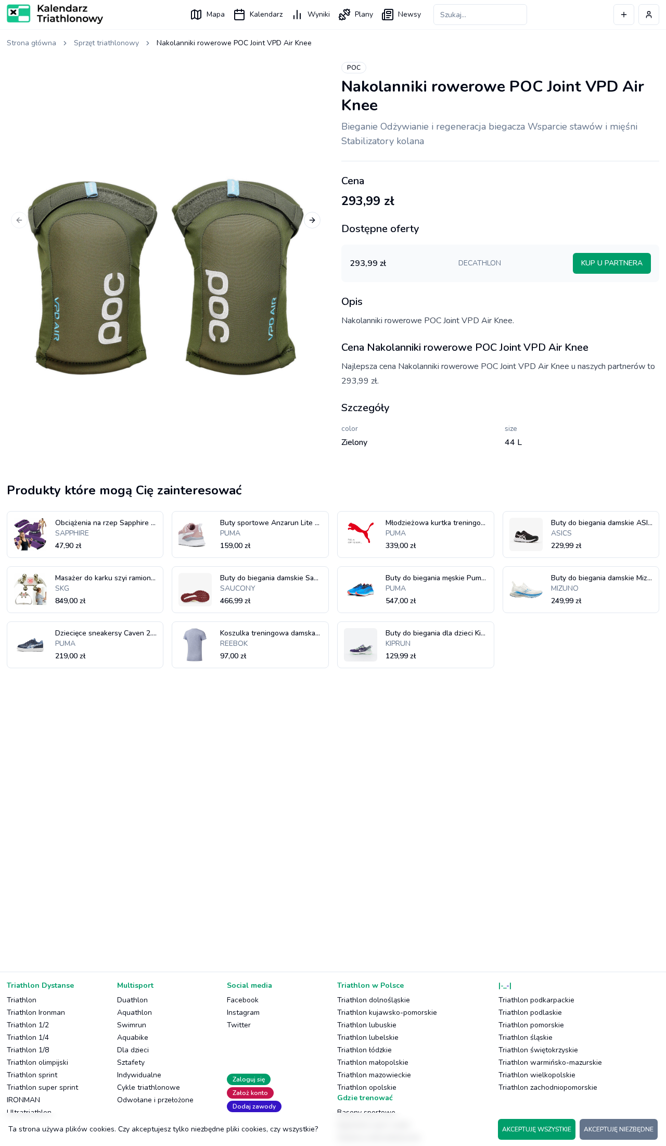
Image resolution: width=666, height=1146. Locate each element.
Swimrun (131, 1025)
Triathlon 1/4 (28, 1037)
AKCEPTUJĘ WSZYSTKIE (536, 1129)
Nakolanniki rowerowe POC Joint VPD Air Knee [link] (234, 43)
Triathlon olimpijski (37, 1062)
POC (354, 67)
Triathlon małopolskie (372, 1062)
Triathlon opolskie (366, 1087)
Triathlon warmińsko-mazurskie (550, 1062)
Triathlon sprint (32, 1075)
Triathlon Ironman (36, 1012)
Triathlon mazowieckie (374, 1075)
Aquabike (132, 1037)
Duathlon (132, 1000)
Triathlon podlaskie (530, 1012)
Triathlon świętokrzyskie (538, 1050)
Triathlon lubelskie (368, 1037)
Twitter (239, 1025)
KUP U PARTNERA (612, 263)
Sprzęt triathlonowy (106, 43)
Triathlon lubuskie (366, 1025)
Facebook (243, 1000)
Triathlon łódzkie (364, 1050)
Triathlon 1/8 (28, 1050)
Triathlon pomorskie (531, 1025)
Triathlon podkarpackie (536, 1000)
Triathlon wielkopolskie (536, 1075)
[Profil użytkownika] (648, 14)
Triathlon (21, 1000)
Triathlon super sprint (42, 1087)
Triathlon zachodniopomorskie (547, 1087)
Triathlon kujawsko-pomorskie (387, 1012)
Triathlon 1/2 (28, 1025)
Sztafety (131, 1062)
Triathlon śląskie (525, 1037)
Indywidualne (139, 1075)
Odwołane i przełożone (155, 1100)
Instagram (243, 1012)
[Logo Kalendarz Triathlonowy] (55, 14)
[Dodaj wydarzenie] (623, 14)
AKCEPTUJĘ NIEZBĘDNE (619, 1129)
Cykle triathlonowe (148, 1087)
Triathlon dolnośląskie (373, 1000)
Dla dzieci (133, 1050)
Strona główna (31, 43)
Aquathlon (134, 1012)
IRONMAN (23, 1100)
